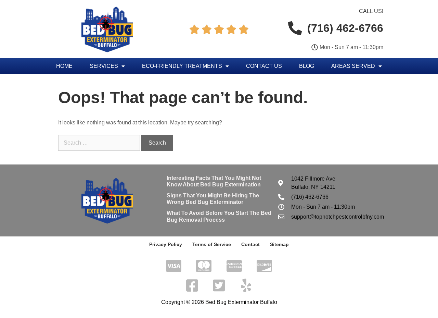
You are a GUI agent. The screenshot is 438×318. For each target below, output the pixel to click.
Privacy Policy (165, 244)
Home (64, 66)
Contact (250, 244)
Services (104, 66)
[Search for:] (99, 143)
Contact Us (264, 66)
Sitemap (279, 244)
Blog (306, 66)
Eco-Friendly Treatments (182, 66)
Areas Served (353, 66)
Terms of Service (211, 244)
